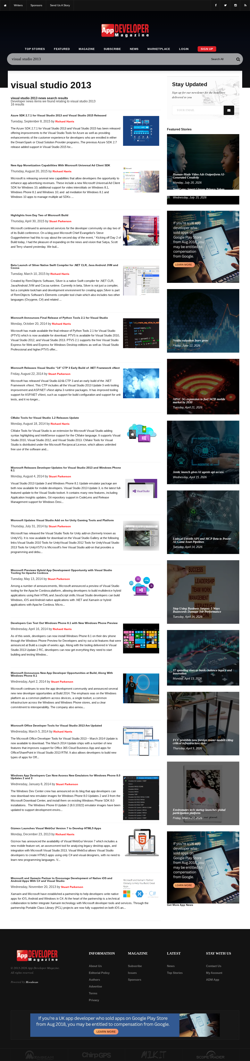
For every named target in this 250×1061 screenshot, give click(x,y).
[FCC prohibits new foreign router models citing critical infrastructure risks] (203, 723)
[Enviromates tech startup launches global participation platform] (203, 793)
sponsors (36, 5)
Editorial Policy (99, 972)
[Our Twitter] (225, 5)
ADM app (212, 979)
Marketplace (158, 48)
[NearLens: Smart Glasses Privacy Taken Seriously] (203, 200)
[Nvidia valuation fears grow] (203, 320)
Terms (93, 993)
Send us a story (60, 5)
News (134, 48)
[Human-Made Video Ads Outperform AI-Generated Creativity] (203, 161)
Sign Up (207, 48)
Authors (94, 979)
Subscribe (112, 48)
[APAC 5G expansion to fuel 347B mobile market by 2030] (203, 386)
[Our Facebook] (215, 5)
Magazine (87, 48)
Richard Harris (64, 121)
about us (95, 966)
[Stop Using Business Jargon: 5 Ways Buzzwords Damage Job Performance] (203, 591)
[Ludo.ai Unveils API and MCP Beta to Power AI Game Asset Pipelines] (203, 522)
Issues (132, 972)
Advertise (95, 986)
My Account (214, 972)
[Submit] (238, 59)
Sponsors (134, 979)
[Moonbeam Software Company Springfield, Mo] (39, 1055)
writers (18, 5)
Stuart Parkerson (60, 221)
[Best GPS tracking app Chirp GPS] (96, 1055)
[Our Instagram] (235, 5)
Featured (62, 48)
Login (184, 48)
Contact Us (213, 966)
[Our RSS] (245, 5)
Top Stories (35, 48)
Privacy (94, 1000)
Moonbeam (32, 982)
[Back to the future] (5, 5)
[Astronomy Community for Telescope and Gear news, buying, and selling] (210, 1055)
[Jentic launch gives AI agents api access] (203, 452)
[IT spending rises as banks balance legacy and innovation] (203, 657)
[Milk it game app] (153, 1055)
